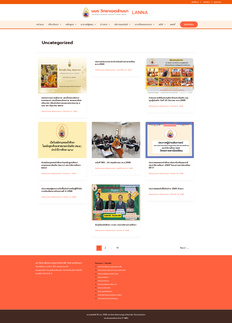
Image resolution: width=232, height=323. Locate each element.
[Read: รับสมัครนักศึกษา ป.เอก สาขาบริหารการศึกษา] (116, 202)
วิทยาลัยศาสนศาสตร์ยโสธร (108, 298)
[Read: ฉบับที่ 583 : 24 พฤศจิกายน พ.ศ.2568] (116, 140)
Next (184, 248)
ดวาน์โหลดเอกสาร (143, 24)
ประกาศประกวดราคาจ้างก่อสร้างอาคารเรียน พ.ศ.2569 (115, 63)
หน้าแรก (40, 24)
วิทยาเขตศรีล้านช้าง (105, 291)
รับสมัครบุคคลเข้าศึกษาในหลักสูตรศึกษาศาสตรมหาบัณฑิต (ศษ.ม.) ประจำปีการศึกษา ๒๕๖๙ (61, 165)
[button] (60, 24)
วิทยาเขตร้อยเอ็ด (104, 288)
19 (117, 248)
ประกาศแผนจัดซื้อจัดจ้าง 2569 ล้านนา (166, 188)
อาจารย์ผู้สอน (87, 24)
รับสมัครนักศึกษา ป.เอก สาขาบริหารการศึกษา (115, 224)
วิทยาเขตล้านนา (103, 281)
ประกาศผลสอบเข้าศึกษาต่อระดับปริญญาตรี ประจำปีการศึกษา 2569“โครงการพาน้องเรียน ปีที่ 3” (169, 165)
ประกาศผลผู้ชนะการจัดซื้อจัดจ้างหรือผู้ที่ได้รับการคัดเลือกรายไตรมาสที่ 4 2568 (61, 190)
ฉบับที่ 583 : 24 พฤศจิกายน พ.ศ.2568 (113, 162)
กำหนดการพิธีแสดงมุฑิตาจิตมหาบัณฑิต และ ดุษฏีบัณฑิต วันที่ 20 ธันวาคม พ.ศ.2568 (168, 99)
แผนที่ (172, 24)
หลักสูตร (70, 24)
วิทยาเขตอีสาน (103, 277)
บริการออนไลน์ (121, 24)
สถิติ (161, 24)
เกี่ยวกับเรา (53, 24)
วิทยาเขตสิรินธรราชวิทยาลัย (108, 274)
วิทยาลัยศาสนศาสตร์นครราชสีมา (110, 295)
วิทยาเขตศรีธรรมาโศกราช (107, 284)
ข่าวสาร (103, 24)
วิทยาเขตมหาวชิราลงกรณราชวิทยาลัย (112, 270)
